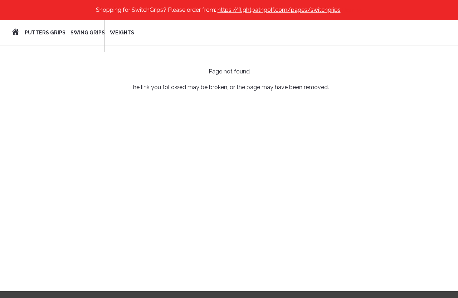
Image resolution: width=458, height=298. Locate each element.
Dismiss (352, 9)
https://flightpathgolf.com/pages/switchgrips (279, 9)
